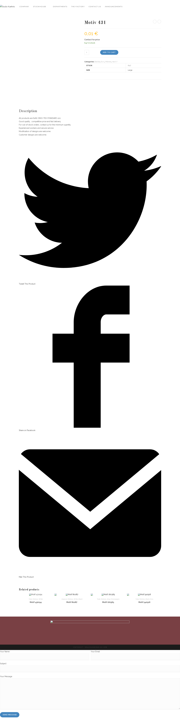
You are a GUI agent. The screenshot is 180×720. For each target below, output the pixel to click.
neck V (114, 62)
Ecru (102, 62)
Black (80, 599)
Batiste (97, 62)
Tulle (30, 599)
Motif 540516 (144, 602)
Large (130, 70)
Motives (108, 62)
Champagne (115, 599)
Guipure (64, 599)
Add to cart (109, 52)
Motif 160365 (108, 602)
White (41, 599)
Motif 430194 (36, 602)
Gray (108, 599)
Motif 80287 (71, 602)
